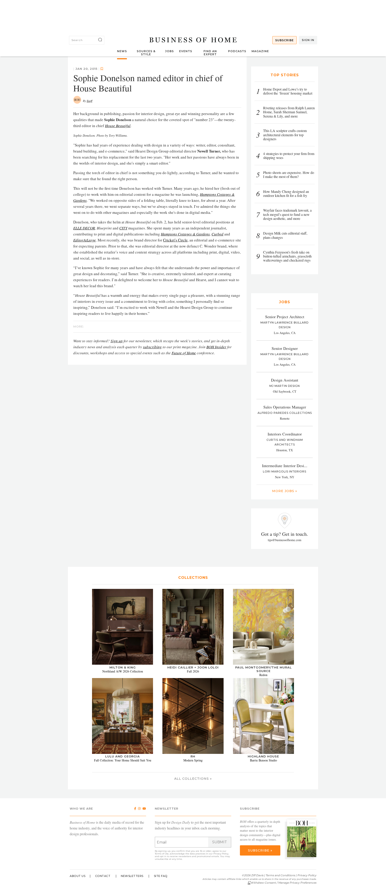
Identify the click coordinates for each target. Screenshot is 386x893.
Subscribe (284, 40)
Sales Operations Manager (284, 407)
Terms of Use (162, 853)
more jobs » (284, 491)
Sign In (308, 40)
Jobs (169, 51)
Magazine (260, 51)
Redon (263, 675)
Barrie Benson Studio (263, 760)
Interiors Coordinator (285, 434)
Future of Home (184, 352)
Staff (89, 101)
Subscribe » (260, 850)
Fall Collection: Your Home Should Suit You (122, 760)
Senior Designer (285, 348)
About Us (77, 876)
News (122, 51)
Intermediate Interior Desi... (284, 465)
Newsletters (132, 876)
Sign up (117, 340)
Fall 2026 (193, 671)
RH (193, 756)
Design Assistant (284, 380)
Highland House (263, 756)
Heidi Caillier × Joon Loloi (193, 667)
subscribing (152, 346)
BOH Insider (216, 346)
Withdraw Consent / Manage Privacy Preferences (283, 882)
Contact (103, 876)
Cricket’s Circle (175, 240)
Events (185, 51)
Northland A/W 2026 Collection (122, 671)
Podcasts (237, 51)
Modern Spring (193, 760)
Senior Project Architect (284, 316)
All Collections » (193, 779)
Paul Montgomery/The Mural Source (263, 669)
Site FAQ (161, 876)
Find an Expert (210, 52)
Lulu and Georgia (122, 756)
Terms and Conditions (280, 875)
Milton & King (122, 667)
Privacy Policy (220, 853)
